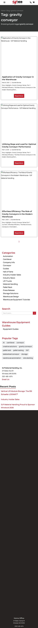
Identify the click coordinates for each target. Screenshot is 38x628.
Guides (6, 268)
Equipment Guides (10, 329)
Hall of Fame (8, 271)
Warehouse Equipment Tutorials (16, 299)
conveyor (20, 342)
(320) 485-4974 (19, 626)
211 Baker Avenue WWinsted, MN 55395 (19, 622)
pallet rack (7, 350)
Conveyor (7, 265)
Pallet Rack (7, 287)
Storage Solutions (10, 293)
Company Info (9, 262)
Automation (8, 256)
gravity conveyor (25, 346)
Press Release (9, 290)
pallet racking (18, 350)
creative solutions (10, 346)
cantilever (10, 342)
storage (24, 354)
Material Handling (10, 284)
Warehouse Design (11, 296)
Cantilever (7, 259)
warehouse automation (12, 358)
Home (3, 10)
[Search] (34, 313)
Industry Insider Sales (12, 274)
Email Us (5, 379)
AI (3, 342)
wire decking (28, 358)
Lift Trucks (7, 281)
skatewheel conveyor (11, 354)
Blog (8, 10)
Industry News (9, 278)
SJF (27, 350)
